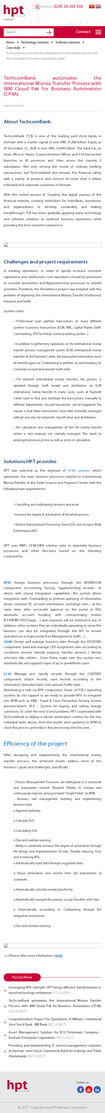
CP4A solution (79, 471)
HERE (58, 956)
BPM (7, 583)
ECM (7, 674)
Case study (13, 48)
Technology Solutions (35, 42)
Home (10, 42)
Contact (83, 32)
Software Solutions (67, 42)
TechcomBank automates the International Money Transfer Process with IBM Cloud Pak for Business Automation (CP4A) (55, 1006)
